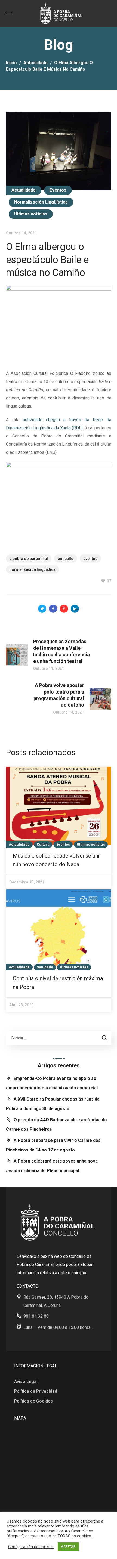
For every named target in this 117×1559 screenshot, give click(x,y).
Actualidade (35, 62)
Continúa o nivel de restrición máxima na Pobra (58, 982)
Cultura (43, 844)
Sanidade (45, 967)
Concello (65, 558)
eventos (90, 558)
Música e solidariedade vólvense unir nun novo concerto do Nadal (57, 860)
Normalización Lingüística (41, 202)
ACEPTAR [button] (68, 1547)
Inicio (11, 62)
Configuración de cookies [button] (31, 1546)
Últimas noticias (31, 214)
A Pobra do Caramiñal (29, 558)
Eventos (58, 190)
